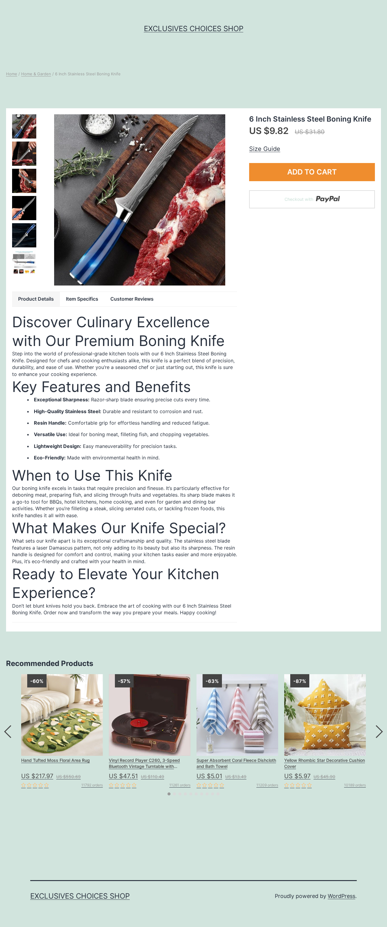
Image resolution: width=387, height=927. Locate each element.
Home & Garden (36, 73)
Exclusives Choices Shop (193, 28)
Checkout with (299, 199)
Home (11, 73)
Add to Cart (312, 172)
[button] (169, 793)
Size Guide (264, 148)
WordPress (341, 896)
